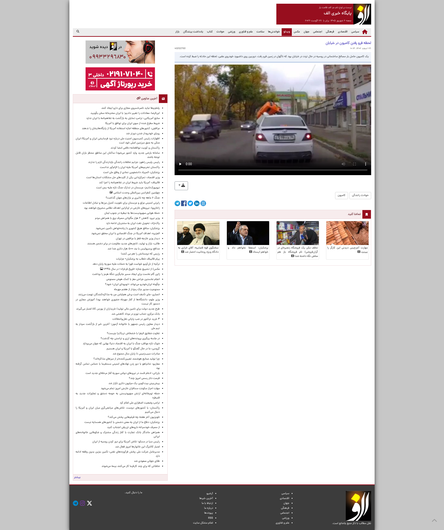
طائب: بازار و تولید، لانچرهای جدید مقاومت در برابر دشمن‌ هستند (121, 244)
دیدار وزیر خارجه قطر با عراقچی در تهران (138, 239)
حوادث (220, 32)
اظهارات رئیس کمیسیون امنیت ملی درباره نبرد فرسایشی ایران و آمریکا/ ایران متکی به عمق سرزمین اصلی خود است (118, 141)
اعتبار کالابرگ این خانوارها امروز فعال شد (137, 447)
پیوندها (208, 513)
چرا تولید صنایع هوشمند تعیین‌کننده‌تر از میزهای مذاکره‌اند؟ (126, 359)
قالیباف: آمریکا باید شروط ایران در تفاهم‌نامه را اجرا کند (129, 183)
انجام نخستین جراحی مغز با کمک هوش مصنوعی (133, 279)
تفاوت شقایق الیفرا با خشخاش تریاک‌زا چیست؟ (133, 334)
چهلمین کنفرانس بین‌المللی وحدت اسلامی (136, 193)
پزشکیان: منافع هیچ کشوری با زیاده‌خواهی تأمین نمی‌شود (126, 228)
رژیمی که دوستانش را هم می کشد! (140, 254)
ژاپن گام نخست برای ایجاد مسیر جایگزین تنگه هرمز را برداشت (126, 274)
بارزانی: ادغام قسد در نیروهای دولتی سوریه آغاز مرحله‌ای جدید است (123, 373)
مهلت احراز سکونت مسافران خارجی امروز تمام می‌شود (129, 389)
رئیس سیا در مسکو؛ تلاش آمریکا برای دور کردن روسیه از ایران (126, 442)
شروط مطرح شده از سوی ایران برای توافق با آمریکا (132, 123)
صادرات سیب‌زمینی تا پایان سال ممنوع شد (136, 354)
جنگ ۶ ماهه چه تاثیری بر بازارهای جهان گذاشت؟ (133, 198)
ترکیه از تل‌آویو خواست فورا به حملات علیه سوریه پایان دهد (126, 264)
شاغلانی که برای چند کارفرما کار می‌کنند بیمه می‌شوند (131, 466)
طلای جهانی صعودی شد (147, 461)
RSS (210, 518)
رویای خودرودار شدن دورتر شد (142, 134)
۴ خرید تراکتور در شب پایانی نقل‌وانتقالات (136, 319)
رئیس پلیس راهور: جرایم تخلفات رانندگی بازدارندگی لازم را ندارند (123, 162)
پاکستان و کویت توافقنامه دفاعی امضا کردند (134, 148)
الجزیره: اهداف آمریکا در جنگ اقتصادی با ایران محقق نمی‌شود (125, 234)
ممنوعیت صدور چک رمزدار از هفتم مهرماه (136, 290)
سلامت (260, 32)
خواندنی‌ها (274, 32)
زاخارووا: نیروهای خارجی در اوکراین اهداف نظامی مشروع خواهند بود (122, 208)
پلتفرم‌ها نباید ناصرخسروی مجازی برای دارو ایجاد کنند (130, 108)
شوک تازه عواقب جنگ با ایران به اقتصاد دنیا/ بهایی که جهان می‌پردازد (121, 344)
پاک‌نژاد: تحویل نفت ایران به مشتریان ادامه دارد (133, 223)
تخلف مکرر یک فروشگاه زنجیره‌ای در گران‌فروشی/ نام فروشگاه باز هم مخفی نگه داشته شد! (298, 252)
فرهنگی (330, 32)
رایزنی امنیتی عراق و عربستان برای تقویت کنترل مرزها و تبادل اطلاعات (121, 203)
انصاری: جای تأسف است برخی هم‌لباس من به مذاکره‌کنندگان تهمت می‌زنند (119, 295)
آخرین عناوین (148, 98)
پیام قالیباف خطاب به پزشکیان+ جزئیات (137, 259)
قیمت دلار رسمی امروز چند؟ (143, 378)
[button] (181, 185)
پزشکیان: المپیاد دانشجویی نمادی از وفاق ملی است (131, 172)
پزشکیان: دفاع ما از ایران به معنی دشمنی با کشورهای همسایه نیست (122, 422)
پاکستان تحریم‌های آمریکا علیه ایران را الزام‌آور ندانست (129, 167)
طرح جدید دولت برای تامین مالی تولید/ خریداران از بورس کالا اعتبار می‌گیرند (118, 309)
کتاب (210, 32)
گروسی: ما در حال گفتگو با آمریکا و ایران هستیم (133, 349)
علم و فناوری (246, 32)
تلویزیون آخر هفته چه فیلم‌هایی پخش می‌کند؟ (134, 417)
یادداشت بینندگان (193, 32)
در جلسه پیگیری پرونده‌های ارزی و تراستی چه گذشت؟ (130, 339)
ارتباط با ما (207, 503)
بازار (177, 32)
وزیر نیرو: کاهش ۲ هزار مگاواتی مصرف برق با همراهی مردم (127, 218)
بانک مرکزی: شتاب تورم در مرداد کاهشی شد (135, 314)
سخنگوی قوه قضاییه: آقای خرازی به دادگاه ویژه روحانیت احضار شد (198, 250)
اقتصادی (343, 32)
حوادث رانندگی (360, 195)
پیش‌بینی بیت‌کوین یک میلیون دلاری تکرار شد (134, 383)
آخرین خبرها (206, 498)
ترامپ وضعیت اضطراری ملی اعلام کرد (140, 403)
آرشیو (210, 494)
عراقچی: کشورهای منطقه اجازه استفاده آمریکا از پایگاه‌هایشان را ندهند (121, 129)
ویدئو (286, 32)
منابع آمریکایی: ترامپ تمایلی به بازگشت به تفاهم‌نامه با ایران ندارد (123, 118)
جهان (306, 32)
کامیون (341, 195)
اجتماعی (317, 32)
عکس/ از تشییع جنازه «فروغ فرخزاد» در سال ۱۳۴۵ (131, 269)
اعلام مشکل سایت (203, 523)
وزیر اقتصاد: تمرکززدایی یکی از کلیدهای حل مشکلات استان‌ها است (123, 178)
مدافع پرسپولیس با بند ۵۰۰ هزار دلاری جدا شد (134, 249)
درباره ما (208, 508)
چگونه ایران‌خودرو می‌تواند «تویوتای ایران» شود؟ (132, 284)
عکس (297, 32)
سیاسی (355, 32)
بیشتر (77, 477)
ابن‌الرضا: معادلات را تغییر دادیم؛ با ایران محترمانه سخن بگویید (122, 113)
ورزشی (231, 32)
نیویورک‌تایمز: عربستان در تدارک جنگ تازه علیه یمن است (128, 188)
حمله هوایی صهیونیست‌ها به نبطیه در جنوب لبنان (132, 213)
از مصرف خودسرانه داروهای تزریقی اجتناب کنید (133, 427)
